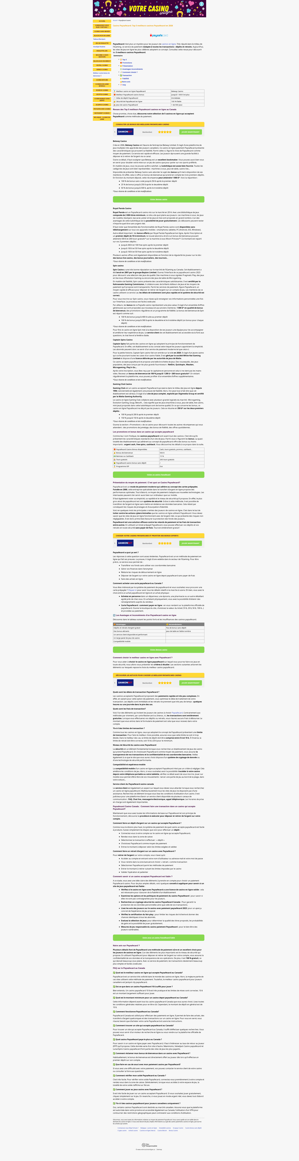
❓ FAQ (123, 85)
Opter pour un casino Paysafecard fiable (158, 938)
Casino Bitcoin (162, 1131)
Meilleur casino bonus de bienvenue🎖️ (101, 74)
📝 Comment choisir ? (129, 72)
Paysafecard (177, 712)
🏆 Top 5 (123, 59)
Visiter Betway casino (158, 199)
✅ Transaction (126, 75)
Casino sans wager (102, 31)
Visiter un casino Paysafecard (158, 475)
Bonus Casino (173, 1131)
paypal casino (102, 65)
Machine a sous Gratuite (102, 56)
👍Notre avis (125, 82)
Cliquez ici (132, 590)
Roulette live (102, 51)
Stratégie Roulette (99, 47)
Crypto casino (122, 1131)
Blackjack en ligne (102, 35)
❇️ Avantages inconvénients (131, 69)
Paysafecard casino (102, 109)
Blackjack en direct (102, 61)
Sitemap (159, 1149)
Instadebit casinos (165, 1128)
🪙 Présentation (126, 66)
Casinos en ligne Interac (147, 1131)
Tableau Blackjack (99, 39)
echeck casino (133, 1131)
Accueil (102, 21)
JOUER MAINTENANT (190, 132)
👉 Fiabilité (124, 78)
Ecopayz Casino (178, 1128)
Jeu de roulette (102, 43)
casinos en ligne (169, 44)
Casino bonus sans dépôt (193, 1128)
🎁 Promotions (126, 63)
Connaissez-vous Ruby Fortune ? (128, 1128)
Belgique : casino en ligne (149, 1128)
